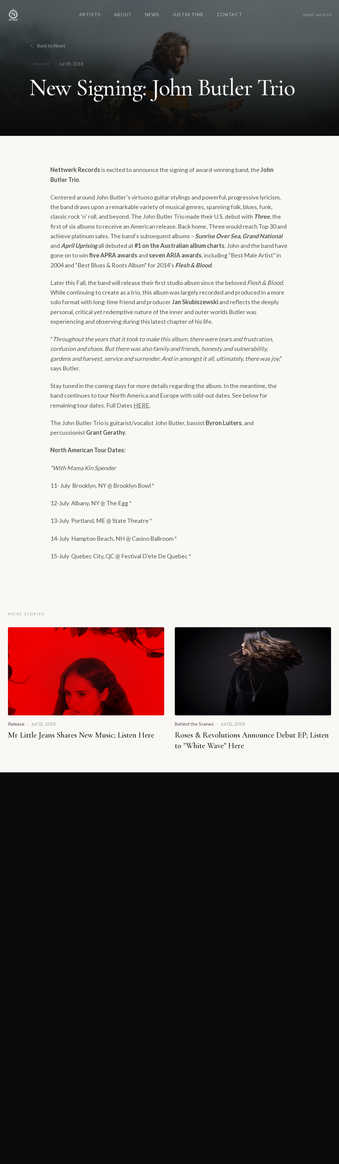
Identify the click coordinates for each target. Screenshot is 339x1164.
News (152, 14)
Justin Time (188, 14)
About (123, 14)
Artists (90, 14)
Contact (229, 14)
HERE (141, 405)
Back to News (51, 45)
